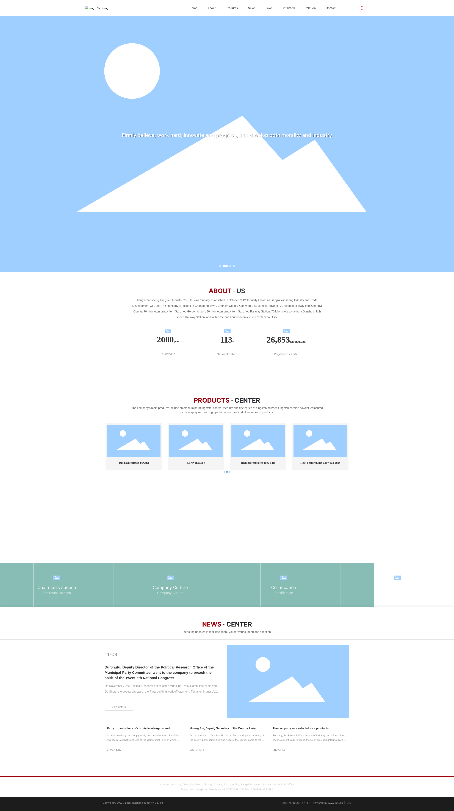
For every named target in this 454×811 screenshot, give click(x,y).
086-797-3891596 (262, 789)
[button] (220, 266)
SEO (349, 802)
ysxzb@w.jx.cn (198, 789)
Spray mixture (196, 462)
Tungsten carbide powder (133, 462)
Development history (397, 587)
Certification (283, 587)
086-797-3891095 (233, 789)
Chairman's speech (56, 587)
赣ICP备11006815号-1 (295, 802)
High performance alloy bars (258, 462)
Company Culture (170, 587)
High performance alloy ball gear (320, 462)
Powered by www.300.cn (328, 802)
